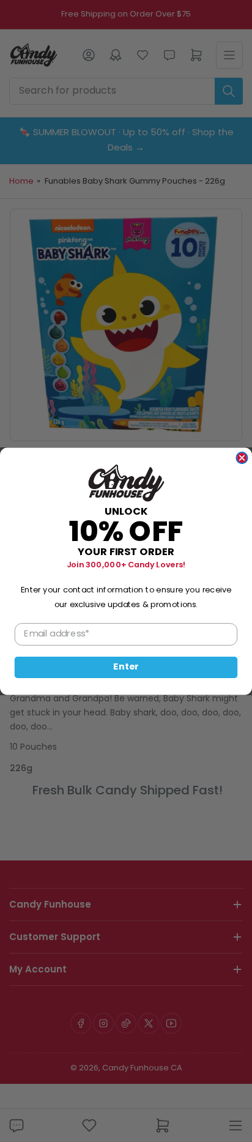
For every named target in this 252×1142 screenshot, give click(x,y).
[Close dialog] (241, 457)
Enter (125, 667)
